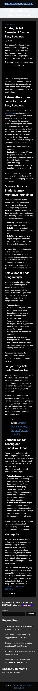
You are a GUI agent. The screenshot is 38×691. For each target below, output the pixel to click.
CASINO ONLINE (10, 24)
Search (5, 610)
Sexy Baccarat (10, 113)
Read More (10, 593)
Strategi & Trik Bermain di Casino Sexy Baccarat (17, 32)
